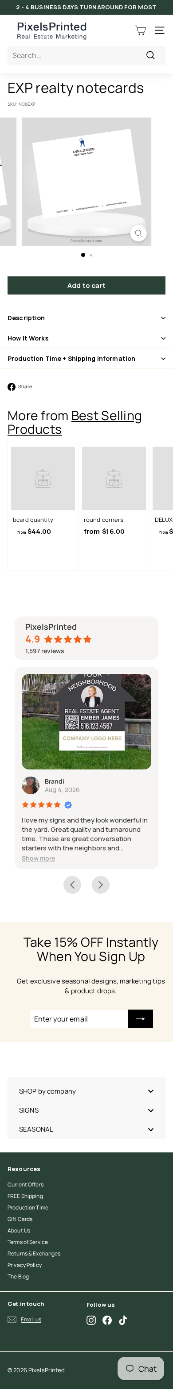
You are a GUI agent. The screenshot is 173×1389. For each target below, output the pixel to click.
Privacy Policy (25, 1265)
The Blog (18, 1276)
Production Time (28, 1207)
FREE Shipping (25, 1196)
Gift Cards (20, 1219)
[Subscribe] (140, 1019)
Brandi (54, 781)
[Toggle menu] (151, 1091)
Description (26, 318)
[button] (38, 858)
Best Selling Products (75, 422)
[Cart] (140, 30)
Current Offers (25, 1184)
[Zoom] (138, 233)
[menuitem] (86, 1091)
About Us (19, 1230)
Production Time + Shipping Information (71, 358)
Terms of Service (28, 1242)
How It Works (28, 338)
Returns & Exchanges (34, 1253)
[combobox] (86, 55)
